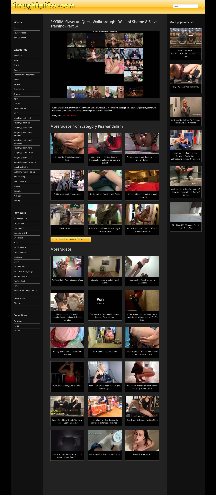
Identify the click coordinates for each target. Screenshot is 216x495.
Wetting (17, 200)
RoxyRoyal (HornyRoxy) (23, 271)
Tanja (16, 286)
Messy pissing (20, 108)
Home (16, 28)
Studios (17, 330)
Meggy (16, 262)
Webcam (17, 196)
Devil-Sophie (19, 228)
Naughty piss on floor (23, 157)
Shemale (17, 191)
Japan (16, 99)
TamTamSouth (20, 281)
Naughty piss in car (22, 123)
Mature (17, 103)
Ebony (16, 79)
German (17, 84)
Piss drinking (19, 176)
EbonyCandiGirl (20, 233)
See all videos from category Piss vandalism (70, 239)
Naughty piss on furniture (25, 162)
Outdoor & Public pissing (24, 172)
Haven (16, 242)
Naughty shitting (21, 167)
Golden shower (20, 89)
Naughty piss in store (23, 148)
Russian (17, 186)
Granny (17, 94)
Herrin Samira (20, 247)
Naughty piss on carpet (23, 152)
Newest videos (20, 33)
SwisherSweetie (20, 276)
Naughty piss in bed (22, 118)
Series (16, 326)
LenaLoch (18, 257)
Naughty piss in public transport (23, 141)
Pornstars (18, 321)
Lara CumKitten (20, 252)
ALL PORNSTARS (21, 218)
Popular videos (20, 37)
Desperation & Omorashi (24, 75)
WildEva (17, 303)
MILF (16, 113)
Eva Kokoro (18, 238)
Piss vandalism (20, 181)
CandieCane (19, 223)
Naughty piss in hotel (23, 127)
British (16, 65)
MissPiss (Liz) (19, 266)
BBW (16, 60)
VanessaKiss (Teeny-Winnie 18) (25, 292)
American (18, 55)
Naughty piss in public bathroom (23, 134)
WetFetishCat (19, 298)
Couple (17, 70)
